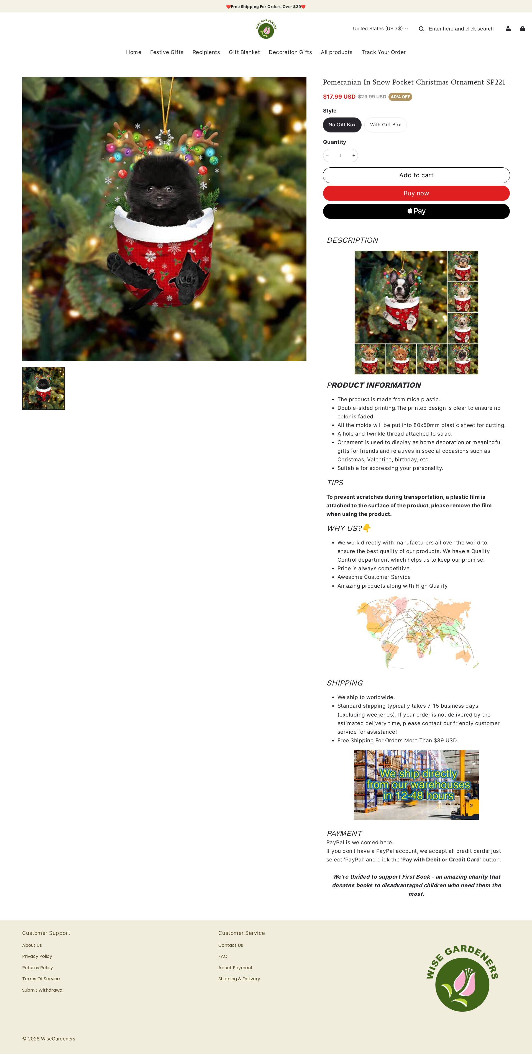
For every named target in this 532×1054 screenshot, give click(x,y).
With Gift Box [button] (385, 124)
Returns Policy (37, 968)
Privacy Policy (37, 956)
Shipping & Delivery (239, 979)
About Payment (235, 968)
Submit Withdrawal (42, 990)
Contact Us (230, 945)
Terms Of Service (41, 979)
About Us (32, 945)
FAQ (222, 956)
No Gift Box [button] (342, 124)
